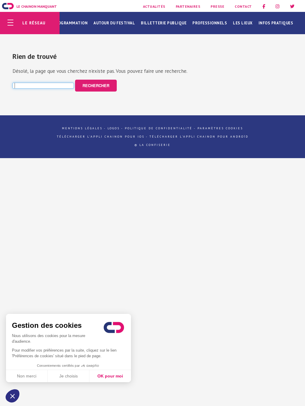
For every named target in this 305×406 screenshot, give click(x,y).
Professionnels (209, 23)
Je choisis (68, 376)
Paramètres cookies (220, 128)
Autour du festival (114, 23)
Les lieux (243, 23)
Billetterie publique (163, 23)
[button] (12, 396)
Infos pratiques (276, 23)
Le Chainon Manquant (36, 6)
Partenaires (188, 6)
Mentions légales (82, 128)
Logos (114, 128)
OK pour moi (110, 376)
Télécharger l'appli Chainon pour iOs (100, 137)
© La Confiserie (153, 145)
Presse (217, 6)
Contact (243, 6)
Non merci (26, 376)
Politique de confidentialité (158, 128)
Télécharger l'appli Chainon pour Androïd (199, 137)
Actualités (154, 6)
